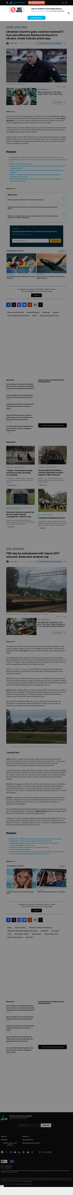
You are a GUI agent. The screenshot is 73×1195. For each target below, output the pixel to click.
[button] (7, 3)
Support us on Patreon (38, 11)
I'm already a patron (36, 17)
